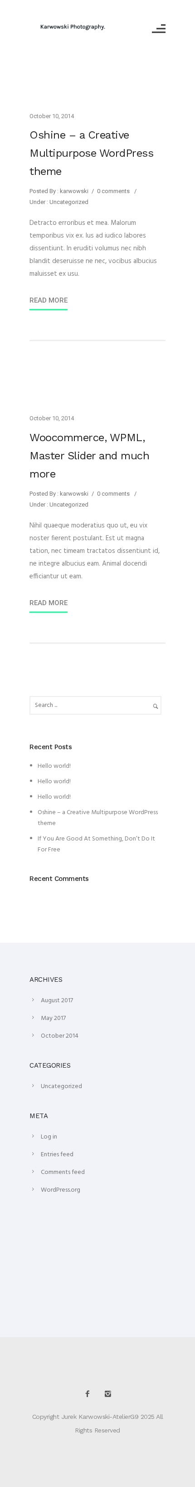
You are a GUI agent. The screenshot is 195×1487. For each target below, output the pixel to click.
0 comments (113, 191)
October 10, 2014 (51, 116)
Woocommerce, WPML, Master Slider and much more (89, 455)
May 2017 (53, 1018)
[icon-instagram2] (108, 1394)
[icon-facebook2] (90, 1394)
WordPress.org (60, 1190)
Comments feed (63, 1172)
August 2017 (57, 1000)
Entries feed (57, 1154)
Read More (48, 300)
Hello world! (54, 766)
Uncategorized (68, 202)
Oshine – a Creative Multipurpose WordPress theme (91, 153)
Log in (49, 1137)
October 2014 (59, 1036)
